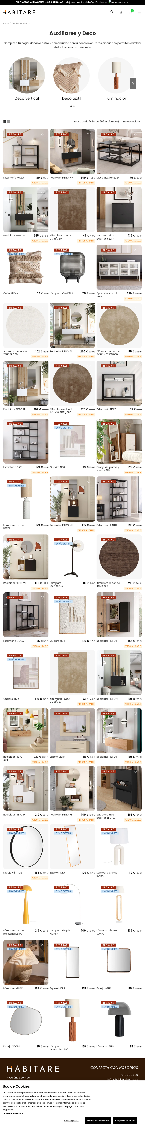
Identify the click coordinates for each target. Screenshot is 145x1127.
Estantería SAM (12, 467)
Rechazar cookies (98, 1120)
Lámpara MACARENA (56, 584)
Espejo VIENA (57, 757)
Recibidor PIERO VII (14, 583)
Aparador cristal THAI (107, 295)
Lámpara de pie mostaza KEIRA (13, 932)
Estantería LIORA (13, 641)
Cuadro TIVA (11, 699)
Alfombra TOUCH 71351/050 (60, 700)
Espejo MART (57, 988)
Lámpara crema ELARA (107, 874)
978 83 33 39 (129, 1075)
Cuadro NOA (57, 467)
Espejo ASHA (104, 988)
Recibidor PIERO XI (61, 814)
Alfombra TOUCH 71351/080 (60, 237)
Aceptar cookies (125, 1120)
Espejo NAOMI (11, 1046)
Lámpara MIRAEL (13, 988)
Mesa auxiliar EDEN (108, 177)
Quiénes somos (19, 1077)
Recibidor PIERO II (107, 641)
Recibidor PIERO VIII (61, 525)
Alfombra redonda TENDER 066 (15, 353)
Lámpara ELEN (105, 1046)
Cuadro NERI (57, 641)
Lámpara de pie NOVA (13, 526)
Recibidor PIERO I (107, 757)
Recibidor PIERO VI (14, 235)
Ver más (85, 47)
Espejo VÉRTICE (12, 872)
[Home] (19, 12)
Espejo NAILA (57, 872)
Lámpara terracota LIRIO (59, 1048)
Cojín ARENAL (11, 293)
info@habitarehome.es (123, 1079)
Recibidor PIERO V (107, 699)
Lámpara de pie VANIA (107, 932)
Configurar (71, 1120)
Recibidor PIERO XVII (12, 758)
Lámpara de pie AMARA (60, 932)
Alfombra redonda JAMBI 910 (108, 584)
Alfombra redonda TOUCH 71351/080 (61, 410)
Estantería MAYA (13, 177)
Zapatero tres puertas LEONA (106, 816)
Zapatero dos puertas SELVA (105, 237)
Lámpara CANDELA (61, 293)
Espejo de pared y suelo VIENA (108, 468)
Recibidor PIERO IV (61, 351)
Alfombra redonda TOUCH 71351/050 (108, 353)
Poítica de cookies (13, 1113)
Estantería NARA (106, 409)
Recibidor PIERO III (14, 409)
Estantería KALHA (107, 525)
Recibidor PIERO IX (14, 814)
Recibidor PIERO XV (61, 177)
